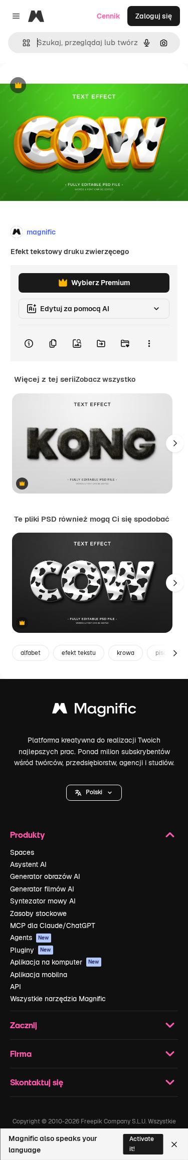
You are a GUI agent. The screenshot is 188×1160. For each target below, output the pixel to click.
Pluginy (30, 950)
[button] (94, 793)
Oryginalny (69, 86)
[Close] (174, 1144)
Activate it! (141, 1143)
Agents (29, 937)
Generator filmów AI (42, 888)
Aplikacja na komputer (54, 962)
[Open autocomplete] (22, 43)
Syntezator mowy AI (43, 900)
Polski (94, 792)
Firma (21, 1053)
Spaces (22, 852)
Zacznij (23, 1025)
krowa (125, 653)
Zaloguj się (153, 16)
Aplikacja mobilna (38, 974)
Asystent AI (28, 864)
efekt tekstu (79, 653)
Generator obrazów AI (45, 876)
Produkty (27, 834)
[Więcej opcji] (149, 343)
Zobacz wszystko (105, 379)
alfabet (31, 653)
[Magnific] (94, 711)
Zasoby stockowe (38, 913)
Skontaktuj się (36, 1082)
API (15, 986)
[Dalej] (175, 443)
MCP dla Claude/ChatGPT (52, 925)
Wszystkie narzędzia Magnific (58, 998)
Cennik (108, 16)
